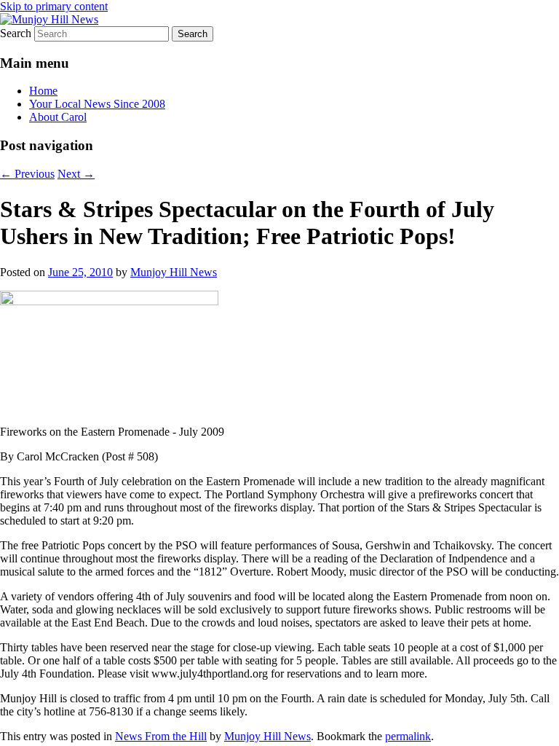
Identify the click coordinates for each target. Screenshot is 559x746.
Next (76, 174)
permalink (408, 736)
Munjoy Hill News (173, 272)
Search (15, 33)
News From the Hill (161, 736)
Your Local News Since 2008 (97, 104)
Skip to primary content (54, 6)
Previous (27, 174)
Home (43, 91)
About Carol (58, 117)
